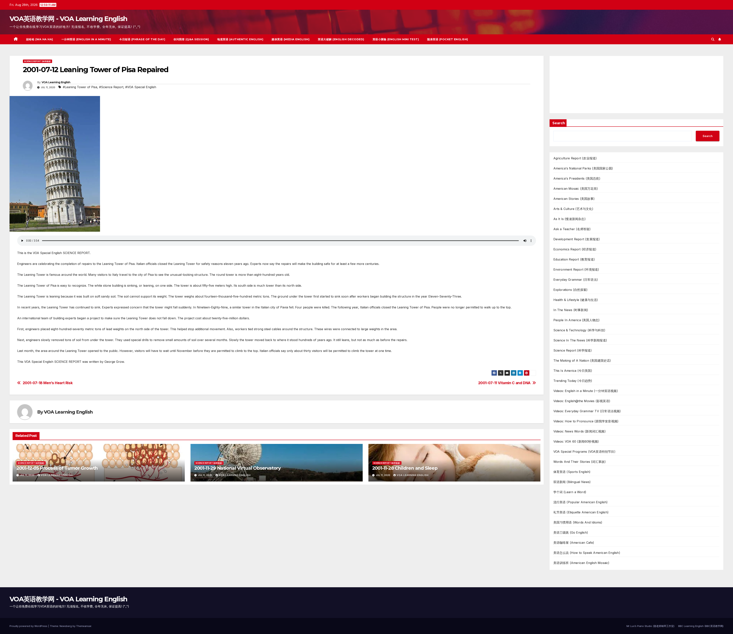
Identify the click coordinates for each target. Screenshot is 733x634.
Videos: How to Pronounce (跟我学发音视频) (586, 421)
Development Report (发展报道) (576, 239)
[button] (712, 39)
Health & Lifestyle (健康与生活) (575, 300)
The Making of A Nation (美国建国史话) (582, 360)
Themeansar (83, 626)
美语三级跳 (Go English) (570, 532)
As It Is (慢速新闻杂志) (569, 219)
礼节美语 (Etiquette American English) (581, 512)
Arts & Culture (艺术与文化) (573, 209)
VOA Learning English (56, 82)
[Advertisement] (636, 84)
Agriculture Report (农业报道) (575, 158)
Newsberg (66, 626)
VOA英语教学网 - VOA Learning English (68, 19)
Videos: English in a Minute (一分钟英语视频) (585, 391)
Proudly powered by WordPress (29, 626)
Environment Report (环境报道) (576, 269)
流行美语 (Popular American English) (580, 502)
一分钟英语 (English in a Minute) (86, 39)
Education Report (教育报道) (574, 259)
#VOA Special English (140, 87)
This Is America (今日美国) (572, 371)
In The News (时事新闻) (570, 310)
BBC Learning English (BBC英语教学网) (700, 626)
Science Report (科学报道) (37, 61)
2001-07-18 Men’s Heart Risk (48, 383)
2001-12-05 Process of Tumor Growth (57, 468)
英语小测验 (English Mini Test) (396, 39)
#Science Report (111, 87)
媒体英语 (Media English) (290, 39)
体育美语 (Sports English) (572, 472)
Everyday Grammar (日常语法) (575, 280)
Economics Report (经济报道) (575, 249)
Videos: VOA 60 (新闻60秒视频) (576, 441)
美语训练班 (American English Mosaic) (581, 563)
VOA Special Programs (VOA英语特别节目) (584, 451)
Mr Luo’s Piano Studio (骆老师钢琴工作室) (650, 626)
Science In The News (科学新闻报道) (580, 340)
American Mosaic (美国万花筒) (575, 188)
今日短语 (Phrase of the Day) (142, 39)
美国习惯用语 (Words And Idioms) (577, 522)
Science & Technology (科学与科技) (579, 330)
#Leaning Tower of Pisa (80, 87)
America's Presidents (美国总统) (576, 178)
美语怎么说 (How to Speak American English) (586, 553)
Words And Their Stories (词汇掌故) (579, 462)
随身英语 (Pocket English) (447, 39)
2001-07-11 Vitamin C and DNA (504, 383)
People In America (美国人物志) (576, 320)
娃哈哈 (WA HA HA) (39, 39)
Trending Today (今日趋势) (572, 381)
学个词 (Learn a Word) (569, 492)
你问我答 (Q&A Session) (191, 39)
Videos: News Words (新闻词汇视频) (579, 431)
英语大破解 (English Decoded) (341, 39)
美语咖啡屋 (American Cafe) (573, 542)
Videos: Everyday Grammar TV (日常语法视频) (587, 411)
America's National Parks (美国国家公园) (583, 168)
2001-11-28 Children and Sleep (405, 468)
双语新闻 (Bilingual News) (572, 482)
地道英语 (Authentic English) (240, 39)
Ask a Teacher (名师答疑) (572, 229)
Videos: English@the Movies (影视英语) (581, 401)
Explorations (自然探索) (570, 290)
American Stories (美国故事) (574, 199)
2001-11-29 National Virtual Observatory (237, 468)
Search (558, 123)
